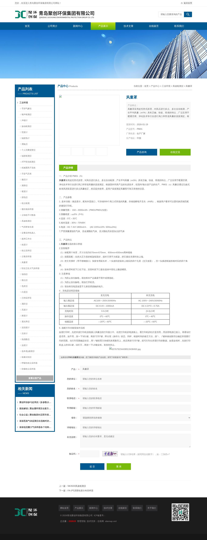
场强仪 (25, 274)
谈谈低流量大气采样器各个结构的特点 (36, 427)
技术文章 (128, 26)
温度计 (25, 345)
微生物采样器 (27, 209)
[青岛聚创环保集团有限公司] (60, 14)
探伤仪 (25, 197)
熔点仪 (25, 280)
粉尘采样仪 (27, 250)
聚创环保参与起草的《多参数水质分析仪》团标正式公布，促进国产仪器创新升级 (36, 402)
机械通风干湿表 (28, 168)
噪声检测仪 (27, 114)
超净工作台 (27, 239)
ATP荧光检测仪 (28, 162)
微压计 (25, 179)
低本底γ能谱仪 (28, 351)
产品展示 (103, 26)
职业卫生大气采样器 (30, 268)
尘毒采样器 (27, 256)
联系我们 (179, 26)
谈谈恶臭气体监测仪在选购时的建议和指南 (36, 421)
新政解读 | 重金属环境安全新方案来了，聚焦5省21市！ (36, 408)
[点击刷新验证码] (110, 453)
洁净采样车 (27, 298)
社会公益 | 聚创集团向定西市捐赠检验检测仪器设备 (36, 414)
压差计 (25, 333)
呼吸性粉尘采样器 (29, 363)
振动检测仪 (27, 126)
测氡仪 (25, 144)
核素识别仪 (27, 357)
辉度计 (25, 316)
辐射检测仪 (27, 156)
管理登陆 (81, 521)
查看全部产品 (34, 378)
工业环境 (23, 102)
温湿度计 (26, 327)
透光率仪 (26, 321)
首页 (27, 26)
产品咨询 (142, 152)
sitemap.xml (111, 521)
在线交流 (175, 152)
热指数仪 (26, 339)
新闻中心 (78, 26)
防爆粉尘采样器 (28, 369)
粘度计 (25, 245)
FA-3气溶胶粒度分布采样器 (80, 490)
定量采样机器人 (28, 233)
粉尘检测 (26, 203)
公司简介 (52, 26)
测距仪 (25, 304)
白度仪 (25, 292)
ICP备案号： (100, 515)
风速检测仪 (27, 221)
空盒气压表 (27, 174)
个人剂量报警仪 (28, 150)
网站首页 (64, 508)
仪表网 (100, 521)
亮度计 (25, 310)
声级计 (25, 120)
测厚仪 (25, 185)
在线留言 (154, 26)
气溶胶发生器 (27, 227)
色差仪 (25, 286)
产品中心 (155, 86)
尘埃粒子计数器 (28, 215)
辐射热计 (26, 138)
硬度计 (25, 191)
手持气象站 (27, 108)
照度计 (25, 132)
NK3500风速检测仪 (77, 486)
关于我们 (151, 508)
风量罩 (25, 262)
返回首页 (188, 3)
